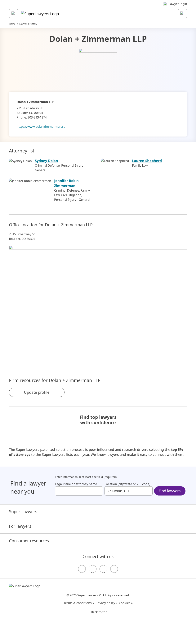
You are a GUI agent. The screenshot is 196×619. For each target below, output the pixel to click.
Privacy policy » (106, 603)
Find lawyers (170, 490)
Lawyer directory (28, 24)
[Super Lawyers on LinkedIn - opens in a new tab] (114, 569)
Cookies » (126, 603)
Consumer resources (29, 540)
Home (12, 24)
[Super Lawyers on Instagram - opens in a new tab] (92, 569)
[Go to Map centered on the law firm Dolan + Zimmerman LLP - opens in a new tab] (98, 305)
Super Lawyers (23, 511)
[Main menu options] (13, 13)
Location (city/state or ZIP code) (127, 484)
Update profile (36, 392)
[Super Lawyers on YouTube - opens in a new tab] (103, 569)
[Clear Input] (98, 491)
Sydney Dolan (46, 160)
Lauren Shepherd (147, 160)
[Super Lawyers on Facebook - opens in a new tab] (82, 569)
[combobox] (79, 491)
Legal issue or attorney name (76, 484)
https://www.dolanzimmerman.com (42, 126)
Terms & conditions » (79, 603)
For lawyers (20, 526)
